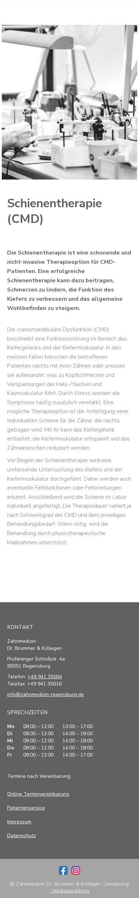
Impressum (19, 821)
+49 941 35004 (44, 676)
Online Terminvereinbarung (38, 794)
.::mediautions (69, 890)
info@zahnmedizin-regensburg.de (45, 694)
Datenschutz (21, 835)
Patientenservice (26, 808)
